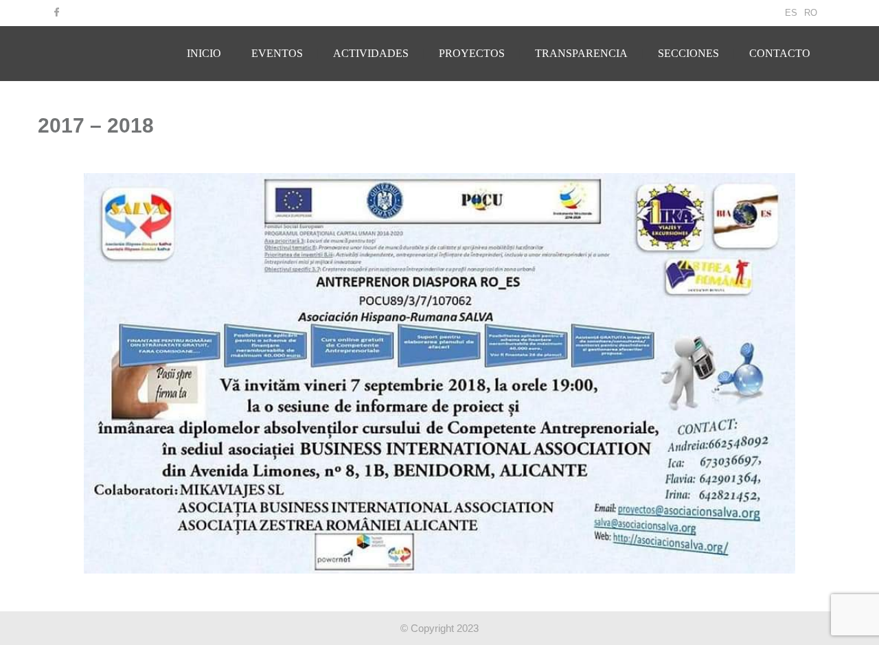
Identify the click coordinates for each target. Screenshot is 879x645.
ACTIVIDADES (371, 53)
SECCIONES (688, 53)
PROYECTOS (472, 53)
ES (791, 13)
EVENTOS (277, 53)
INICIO (204, 53)
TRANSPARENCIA (581, 53)
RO (810, 13)
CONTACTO (779, 53)
